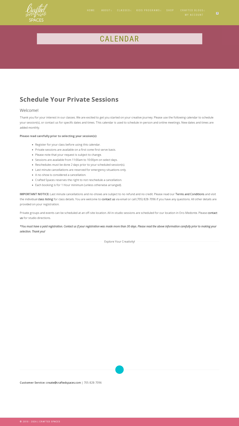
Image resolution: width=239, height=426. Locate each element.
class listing (45, 199)
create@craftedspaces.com (63, 383)
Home (91, 10)
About (106, 10)
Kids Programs (148, 10)
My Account (194, 14)
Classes (123, 10)
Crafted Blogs (191, 10)
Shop (170, 10)
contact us (108, 199)
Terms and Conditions (189, 194)
